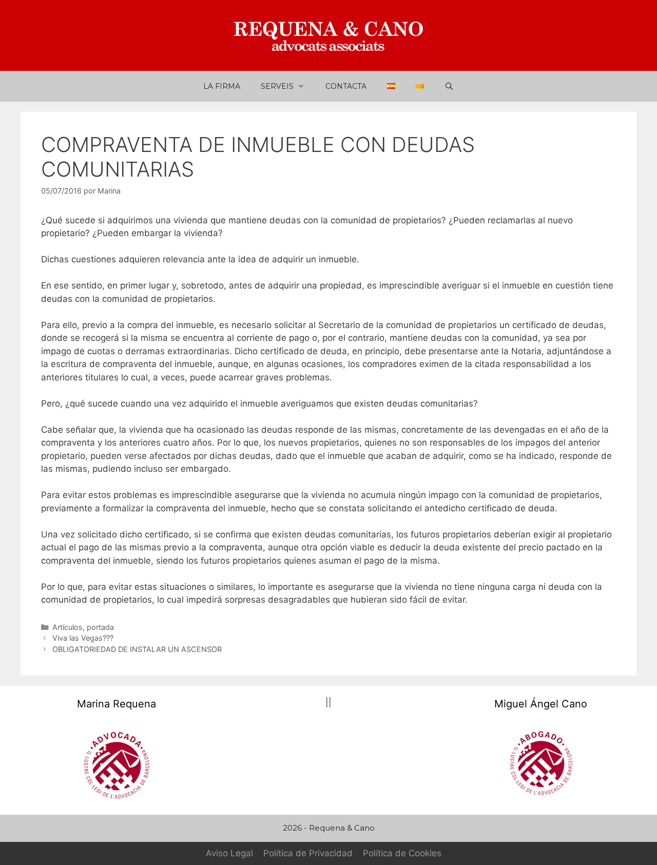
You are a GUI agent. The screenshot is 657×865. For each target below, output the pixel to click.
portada (100, 627)
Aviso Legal (229, 853)
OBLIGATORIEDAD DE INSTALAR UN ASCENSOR (137, 649)
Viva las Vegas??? (82, 637)
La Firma (221, 86)
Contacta (345, 86)
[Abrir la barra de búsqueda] (449, 86)
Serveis (277, 86)
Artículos (67, 627)
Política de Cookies (402, 853)
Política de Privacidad (308, 853)
